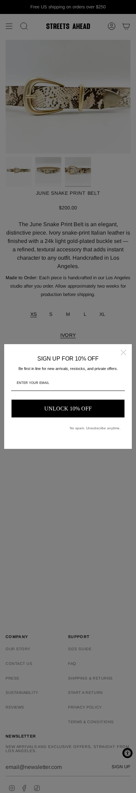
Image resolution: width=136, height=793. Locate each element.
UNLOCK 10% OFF (68, 409)
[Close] (123, 352)
